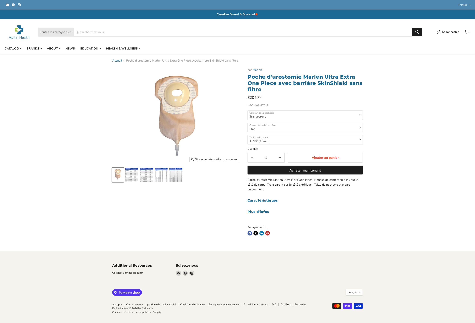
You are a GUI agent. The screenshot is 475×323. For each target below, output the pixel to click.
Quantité (253, 149)
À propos (117, 304)
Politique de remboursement (224, 304)
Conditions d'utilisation (192, 304)
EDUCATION (89, 48)
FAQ (274, 304)
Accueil (117, 60)
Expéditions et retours (256, 304)
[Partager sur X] (255, 233)
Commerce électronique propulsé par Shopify (136, 312)
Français (462, 4)
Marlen (257, 70)
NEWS (70, 48)
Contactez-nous (134, 304)
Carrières (286, 304)
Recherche (300, 304)
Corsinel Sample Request (127, 273)
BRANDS (33, 48)
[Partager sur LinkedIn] (261, 233)
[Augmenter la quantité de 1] (280, 158)
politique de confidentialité (161, 304)
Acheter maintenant (305, 170)
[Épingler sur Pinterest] (267, 233)
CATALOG (12, 48)
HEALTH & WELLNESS (122, 48)
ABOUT (52, 48)
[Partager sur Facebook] (250, 233)
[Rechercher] (417, 32)
